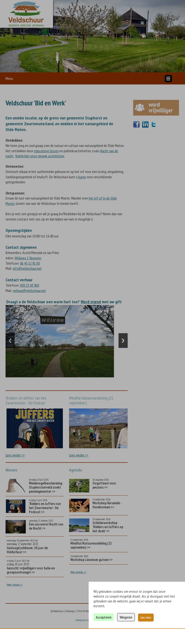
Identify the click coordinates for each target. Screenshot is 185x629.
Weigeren (126, 617)
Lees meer (145, 617)
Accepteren (104, 617)
